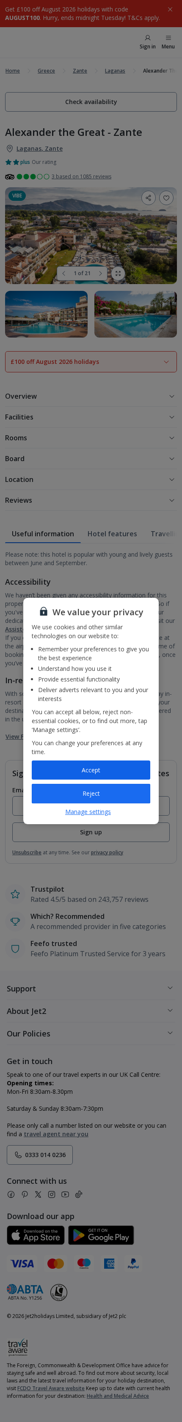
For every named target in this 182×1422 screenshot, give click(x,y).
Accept (91, 770)
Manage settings (88, 812)
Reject (91, 793)
